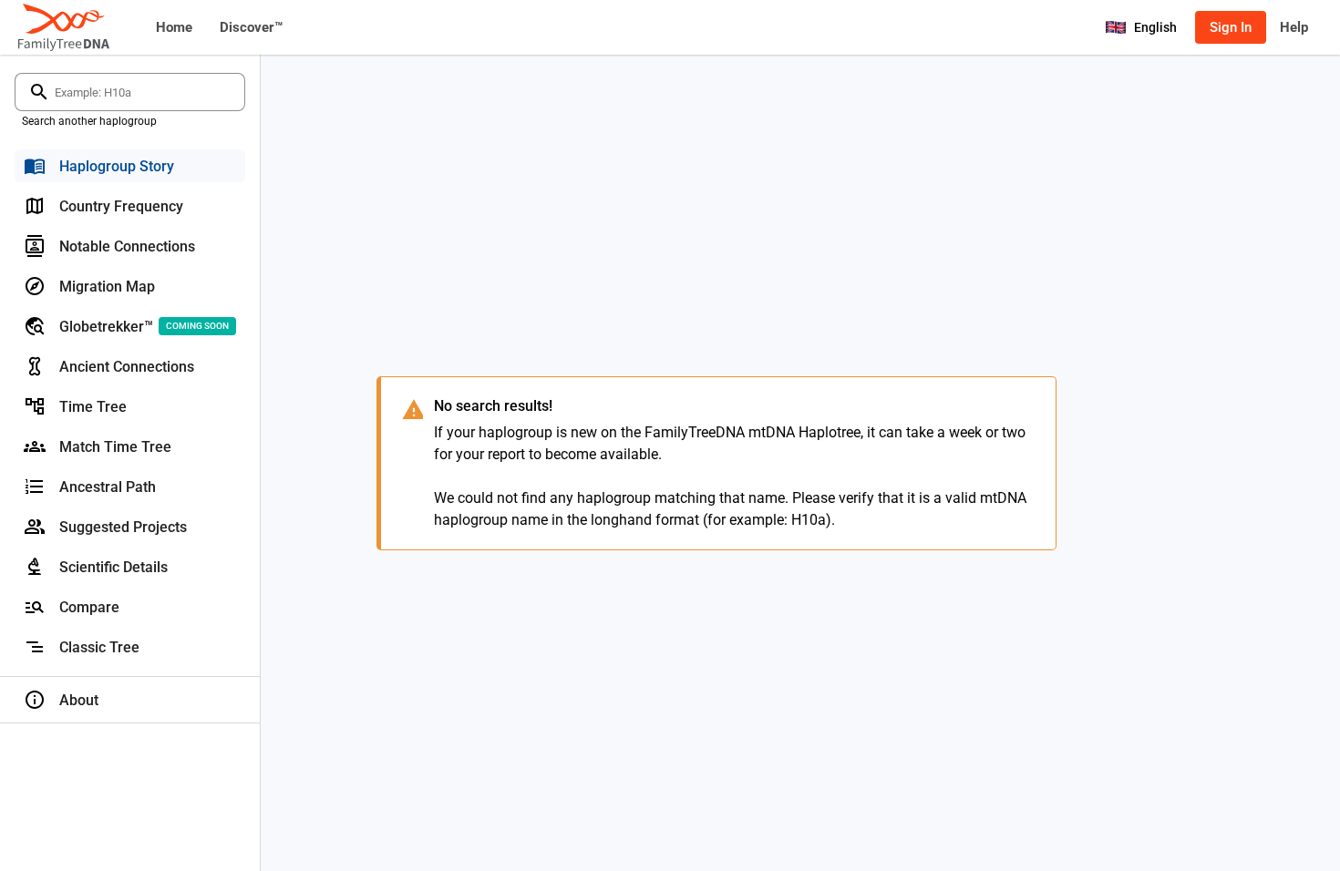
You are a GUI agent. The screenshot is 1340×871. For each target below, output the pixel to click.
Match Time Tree (115, 447)
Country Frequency (121, 206)
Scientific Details (113, 567)
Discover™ (251, 27)
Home (174, 27)
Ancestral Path (107, 487)
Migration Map (107, 286)
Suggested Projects (123, 527)
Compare (89, 607)
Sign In (1231, 27)
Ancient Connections (126, 366)
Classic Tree (99, 647)
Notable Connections (127, 246)
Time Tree (93, 406)
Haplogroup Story (116, 166)
